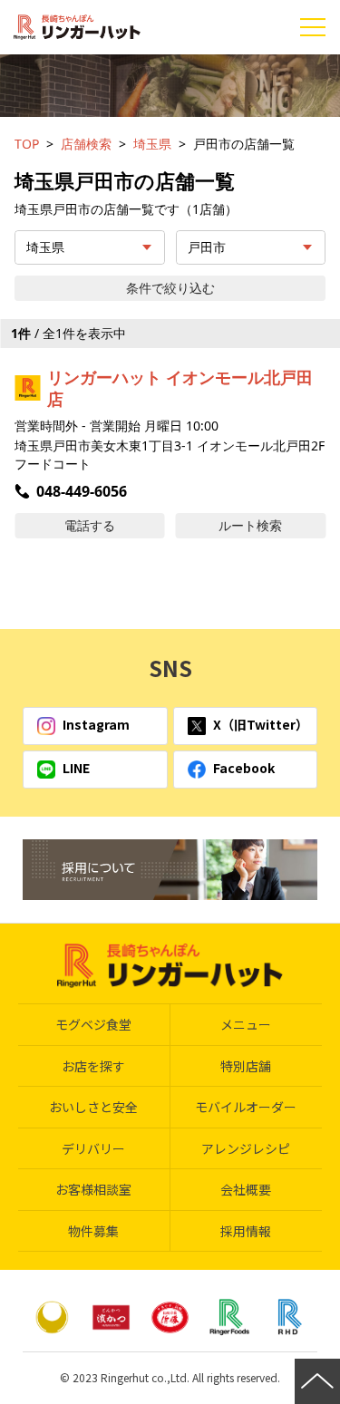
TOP (27, 143)
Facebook (244, 768)
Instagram (96, 724)
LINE (76, 768)
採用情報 (245, 1231)
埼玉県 (152, 143)
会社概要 (245, 1189)
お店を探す (93, 1066)
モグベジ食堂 (93, 1024)
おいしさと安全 (93, 1107)
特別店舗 (245, 1066)
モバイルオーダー (245, 1107)
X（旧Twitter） (260, 724)
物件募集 (93, 1231)
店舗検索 (86, 143)
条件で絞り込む (170, 287)
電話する (89, 525)
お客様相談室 (93, 1189)
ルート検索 (250, 525)
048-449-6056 (81, 491)
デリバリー (93, 1148)
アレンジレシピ (245, 1148)
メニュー (245, 1024)
